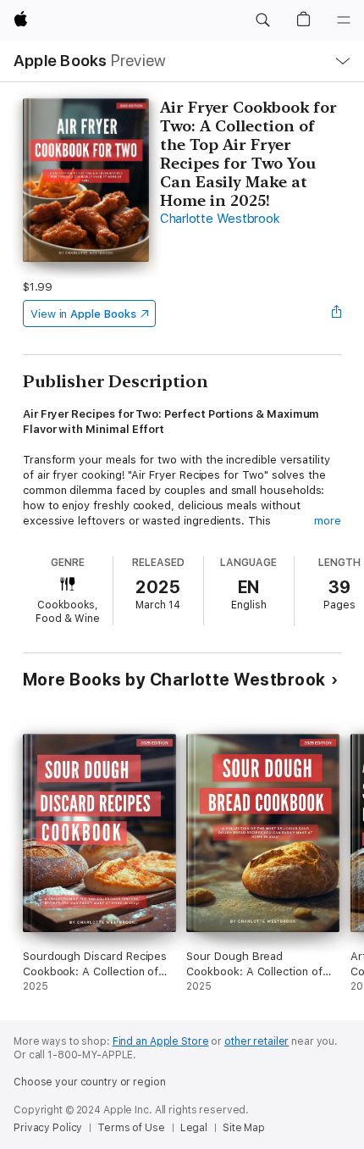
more (327, 520)
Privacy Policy (48, 1128)
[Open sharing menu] (336, 313)
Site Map (244, 1128)
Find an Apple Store (161, 1041)
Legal (193, 1128)
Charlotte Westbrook (219, 218)
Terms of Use (131, 1128)
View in (83, 314)
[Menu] (343, 20)
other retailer (256, 1041)
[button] (262, 20)
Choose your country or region (90, 1082)
